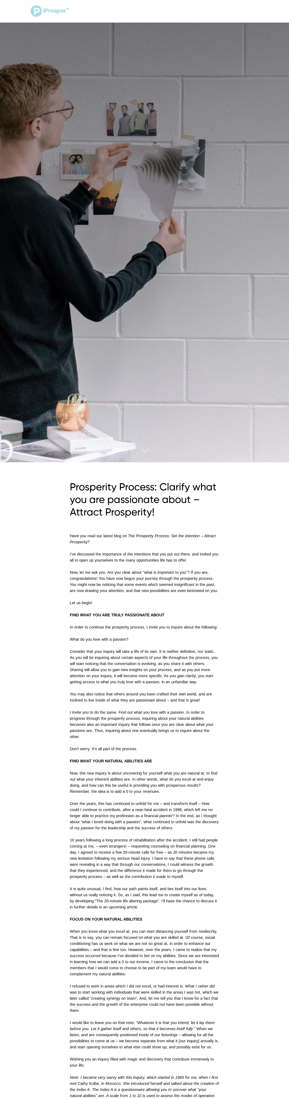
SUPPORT (205, 11)
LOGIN (234, 11)
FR (257, 11)
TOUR (132, 11)
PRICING (153, 11)
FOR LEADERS (178, 11)
